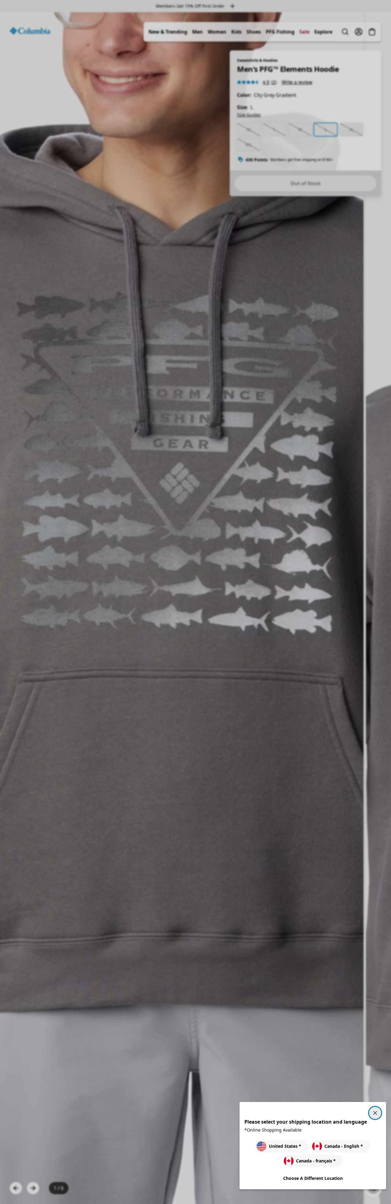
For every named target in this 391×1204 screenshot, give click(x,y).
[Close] (375, 1113)
